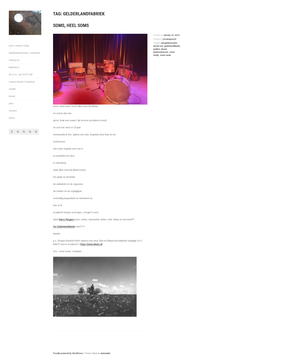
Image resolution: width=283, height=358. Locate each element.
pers (11, 103)
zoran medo (165, 55)
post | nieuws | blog (19, 45)
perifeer (156, 49)
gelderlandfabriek (172, 46)
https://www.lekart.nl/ (91, 244)
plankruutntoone (160, 52)
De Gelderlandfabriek (64, 226)
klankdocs (14, 67)
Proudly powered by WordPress (68, 353)
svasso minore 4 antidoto (22, 82)
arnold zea (158, 46)
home (12, 118)
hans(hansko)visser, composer (24, 53)
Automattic (105, 353)
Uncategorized (169, 39)
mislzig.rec (14, 60)
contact (13, 110)
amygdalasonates (169, 43)
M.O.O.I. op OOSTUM (20, 74)
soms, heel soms (71, 25)
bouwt (12, 96)
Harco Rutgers (66, 219)
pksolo (164, 49)
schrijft (12, 89)
